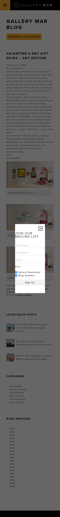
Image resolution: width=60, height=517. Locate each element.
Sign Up (30, 282)
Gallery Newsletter (29, 272)
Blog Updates (26, 275)
